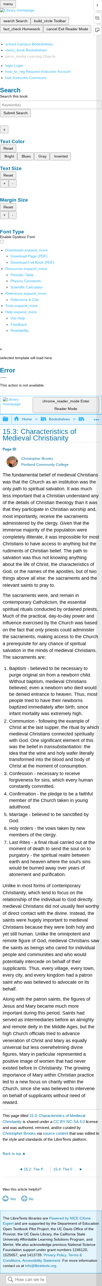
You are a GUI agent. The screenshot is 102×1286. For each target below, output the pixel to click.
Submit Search (15, 113)
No (31, 1199)
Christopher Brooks (37, 459)
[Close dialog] (3, 377)
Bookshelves (59, 419)
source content (55, 1133)
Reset (8, 148)
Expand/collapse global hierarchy (8, 419)
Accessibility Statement (41, 1260)
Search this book (14, 96)
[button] (18, 324)
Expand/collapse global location (96, 417)
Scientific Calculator (26, 287)
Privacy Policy (55, 1255)
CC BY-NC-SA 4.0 (69, 1121)
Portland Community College (45, 465)
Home (27, 419)
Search (10, 1280)
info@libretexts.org (40, 1266)
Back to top (12, 1154)
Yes (13, 1199)
